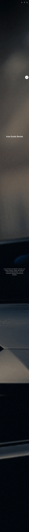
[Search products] (27, 77)
